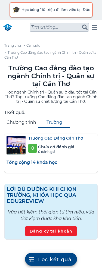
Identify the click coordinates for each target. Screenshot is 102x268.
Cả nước (33, 45)
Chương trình (21, 122)
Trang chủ (12, 45)
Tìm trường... (44, 27)
